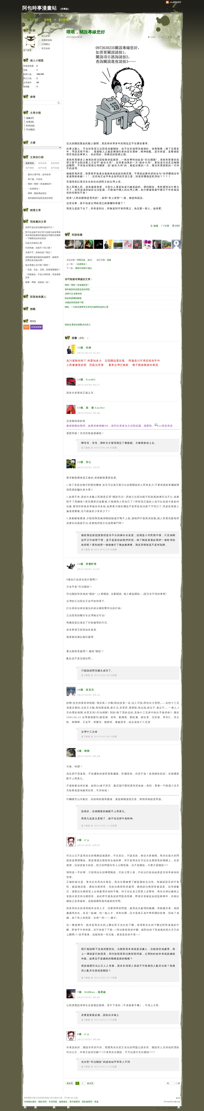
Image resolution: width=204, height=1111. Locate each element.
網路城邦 (172, 1108)
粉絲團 (30, 1108)
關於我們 (42, 1101)
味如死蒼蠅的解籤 (73, 298)
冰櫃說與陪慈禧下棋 (74, 302)
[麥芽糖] (98, 244)
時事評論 (81, 260)
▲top (178, 1098)
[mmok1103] (176, 244)
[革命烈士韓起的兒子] (156, 244)
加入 (164, 1108)
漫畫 (109, 260)
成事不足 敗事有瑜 (73, 293)
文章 (34, 19)
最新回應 (42, 163)
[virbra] (127, 244)
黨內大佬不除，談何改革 (39, 174)
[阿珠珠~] (147, 244)
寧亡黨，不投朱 (35, 179)
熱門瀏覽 (30, 168)
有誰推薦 (77, 234)
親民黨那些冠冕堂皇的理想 (77, 289)
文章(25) (30, 122)
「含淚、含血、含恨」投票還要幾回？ (43, 269)
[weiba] (166, 244)
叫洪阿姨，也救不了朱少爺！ (38, 248)
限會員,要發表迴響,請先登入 (78, 324)
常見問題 (53, 1101)
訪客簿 (64, 19)
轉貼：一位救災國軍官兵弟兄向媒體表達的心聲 (86, 307)
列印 (177, 226)
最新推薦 (55, 163)
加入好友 (46, 36)
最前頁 (70, 1083)
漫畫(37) (30, 118)
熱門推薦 (55, 168)
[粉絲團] (25, 1107)
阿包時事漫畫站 (39, 8)
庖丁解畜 (85, 448)
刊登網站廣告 (30, 1101)
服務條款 (63, 1101)
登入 (159, 1108)
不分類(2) (30, 129)
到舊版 (64, 9)
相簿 (48, 19)
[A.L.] (137, 244)
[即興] (118, 244)
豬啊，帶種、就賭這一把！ (37, 282)
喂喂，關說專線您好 (37, 193)
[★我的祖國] (88, 244)
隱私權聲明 (87, 1101)
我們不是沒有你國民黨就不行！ (39, 227)
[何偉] (108, 244)
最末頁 (90, 1083)
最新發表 (30, 163)
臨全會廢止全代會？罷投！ (37, 265)
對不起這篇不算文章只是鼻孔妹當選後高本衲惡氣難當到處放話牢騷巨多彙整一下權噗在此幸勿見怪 (43, 235)
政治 (90, 260)
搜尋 (59, 102)
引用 (166, 226)
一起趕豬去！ (81, 264)
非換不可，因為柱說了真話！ (38, 252)
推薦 (155, 226)
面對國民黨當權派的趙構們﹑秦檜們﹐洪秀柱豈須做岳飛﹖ (43, 259)
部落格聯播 (36, 327)
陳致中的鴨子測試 (83, 268)
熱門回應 (42, 168)
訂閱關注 (46, 44)
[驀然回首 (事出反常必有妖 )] (69, 244)
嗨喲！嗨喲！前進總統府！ (77, 285)
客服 (96, 1101)
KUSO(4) (30, 125)
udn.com (177, 1101)
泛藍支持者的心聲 (33, 243)
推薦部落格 (47, 40)
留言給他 (46, 48)
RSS (26, 327)
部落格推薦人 (38, 296)
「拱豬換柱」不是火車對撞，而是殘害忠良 (43, 276)
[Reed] (79, 244)
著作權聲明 (74, 1101)
